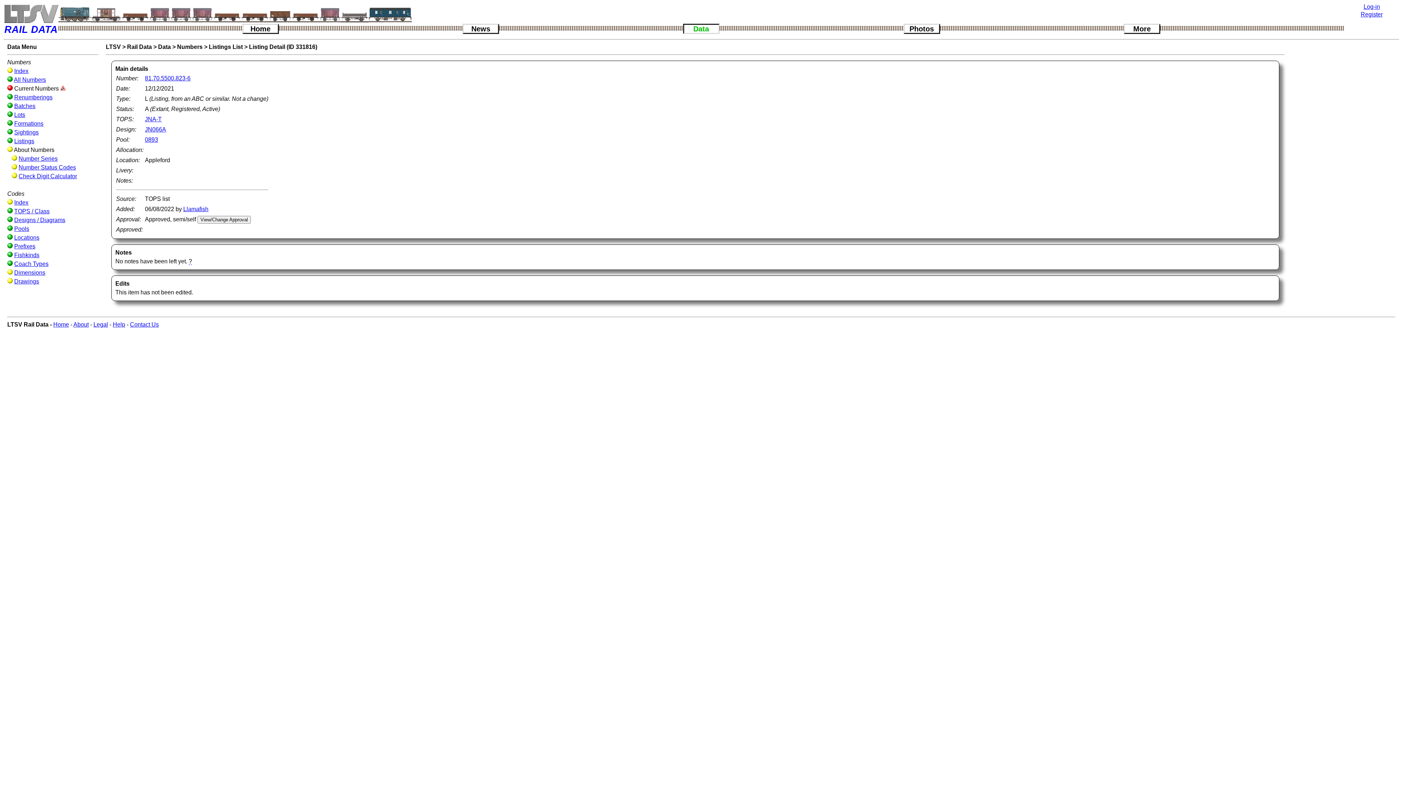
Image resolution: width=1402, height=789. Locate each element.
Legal (100, 324)
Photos (921, 29)
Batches (24, 106)
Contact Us (144, 324)
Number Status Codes (47, 167)
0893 (151, 140)
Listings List (226, 47)
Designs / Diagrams (39, 220)
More (1142, 29)
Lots (19, 115)
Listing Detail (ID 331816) (283, 47)
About (81, 324)
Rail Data (139, 47)
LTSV (113, 47)
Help (119, 324)
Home (260, 29)
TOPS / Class (32, 211)
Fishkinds (26, 255)
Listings (24, 141)
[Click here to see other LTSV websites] (31, 14)
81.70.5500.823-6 (168, 78)
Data (701, 29)
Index (21, 71)
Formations (28, 124)
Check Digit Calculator (48, 176)
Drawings (26, 281)
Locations (26, 238)
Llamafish (195, 209)
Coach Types (31, 264)
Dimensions (29, 273)
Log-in (1372, 7)
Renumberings (33, 97)
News (480, 29)
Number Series (38, 159)
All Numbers (30, 80)
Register (1372, 14)
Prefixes (24, 246)
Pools (21, 229)
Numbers (190, 47)
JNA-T (153, 119)
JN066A (155, 129)
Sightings (26, 132)
